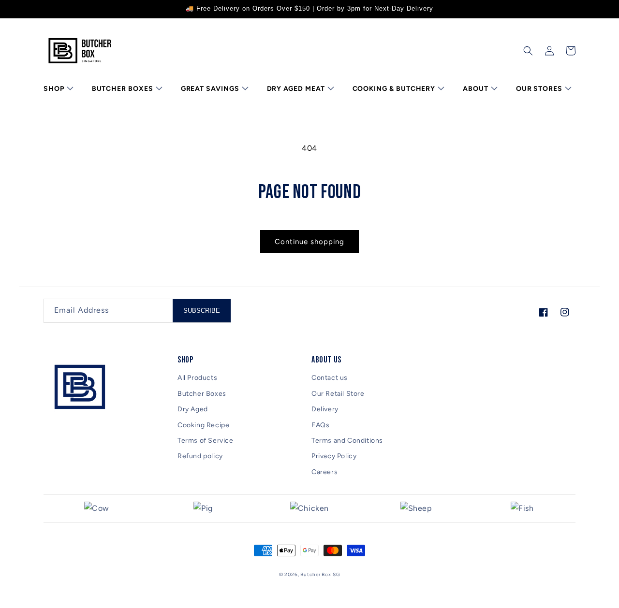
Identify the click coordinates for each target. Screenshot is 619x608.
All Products (197, 378)
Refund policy (200, 456)
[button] (57, 89)
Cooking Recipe (203, 425)
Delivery (325, 409)
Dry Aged (192, 409)
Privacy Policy (333, 456)
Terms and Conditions (347, 440)
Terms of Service (205, 440)
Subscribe (201, 310)
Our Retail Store (338, 394)
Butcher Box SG (320, 574)
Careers (324, 472)
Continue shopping (309, 241)
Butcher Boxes (201, 394)
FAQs (320, 425)
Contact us (329, 378)
